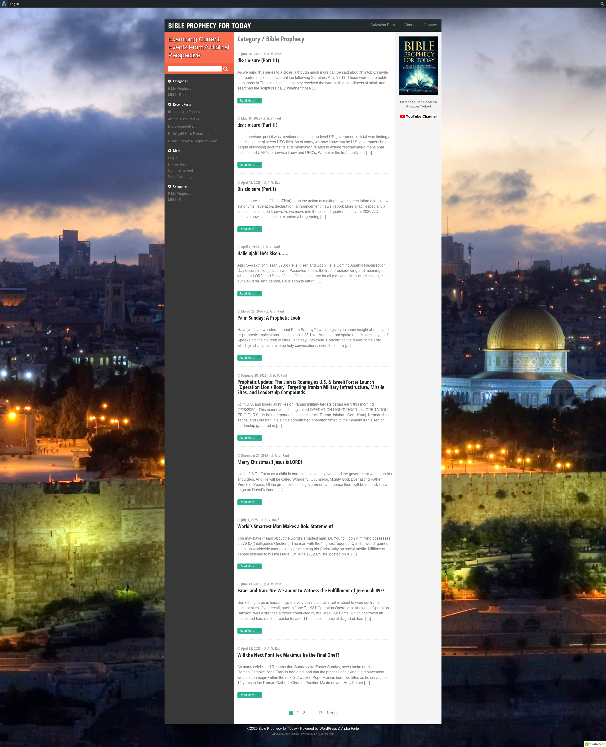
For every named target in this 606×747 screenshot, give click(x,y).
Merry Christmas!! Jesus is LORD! (269, 461)
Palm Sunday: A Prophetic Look (192, 141)
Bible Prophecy (180, 88)
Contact (430, 25)
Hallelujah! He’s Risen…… (188, 134)
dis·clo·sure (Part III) (184, 112)
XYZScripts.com (325, 733)
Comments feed (180, 170)
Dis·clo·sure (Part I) (183, 126)
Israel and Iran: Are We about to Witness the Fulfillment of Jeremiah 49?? (310, 590)
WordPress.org (180, 176)
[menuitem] (4, 4)
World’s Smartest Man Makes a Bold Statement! (285, 526)
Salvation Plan (382, 25)
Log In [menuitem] (14, 4)
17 (320, 713)
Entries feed (177, 164)
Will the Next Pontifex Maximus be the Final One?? (288, 654)
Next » (332, 713)
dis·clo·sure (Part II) (183, 119)
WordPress (328, 728)
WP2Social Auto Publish (285, 733)
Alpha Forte (350, 728)
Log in (172, 158)
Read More (247, 100)
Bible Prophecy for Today (209, 25)
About (409, 25)
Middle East (177, 95)
